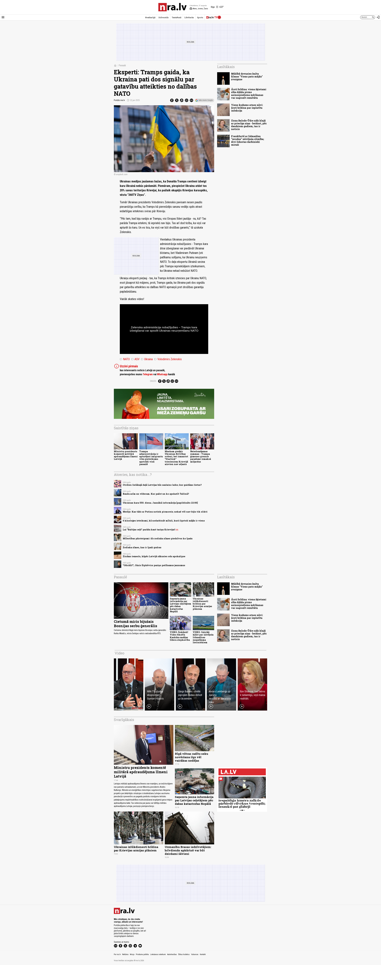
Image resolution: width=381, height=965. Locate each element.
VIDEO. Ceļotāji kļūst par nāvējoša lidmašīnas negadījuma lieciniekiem (203, 637)
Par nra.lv (117, 954)
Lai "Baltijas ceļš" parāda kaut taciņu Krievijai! (149, 529)
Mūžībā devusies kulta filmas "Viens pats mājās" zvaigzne (247, 76)
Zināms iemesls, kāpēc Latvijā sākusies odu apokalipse (154, 556)
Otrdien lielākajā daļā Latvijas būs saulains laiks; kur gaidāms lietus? (162, 484)
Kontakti (203, 954)
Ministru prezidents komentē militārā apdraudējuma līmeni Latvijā (126, 455)
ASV (135, 359)
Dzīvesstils (164, 17)
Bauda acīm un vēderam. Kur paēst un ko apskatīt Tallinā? (156, 493)
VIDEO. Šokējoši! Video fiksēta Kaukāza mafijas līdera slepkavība (180, 636)
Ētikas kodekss (184, 954)
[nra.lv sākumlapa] (172, 7)
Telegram (148, 374)
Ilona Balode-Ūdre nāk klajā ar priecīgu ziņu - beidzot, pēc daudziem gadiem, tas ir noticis (249, 125)
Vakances (194, 954)
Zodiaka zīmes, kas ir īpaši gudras (142, 547)
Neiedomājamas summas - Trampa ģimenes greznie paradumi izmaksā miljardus (200, 456)
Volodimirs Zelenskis (168, 359)
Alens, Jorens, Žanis (199, 8)
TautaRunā (176, 17)
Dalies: (153, 381)
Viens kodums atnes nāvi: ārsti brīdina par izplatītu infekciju (247, 107)
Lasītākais (226, 66)
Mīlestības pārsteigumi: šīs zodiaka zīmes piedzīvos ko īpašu (157, 538)
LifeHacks (189, 17)
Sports (200, 17)
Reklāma (125, 954)
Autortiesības (172, 954)
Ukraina (147, 359)
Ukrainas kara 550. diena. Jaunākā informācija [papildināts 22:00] (160, 502)
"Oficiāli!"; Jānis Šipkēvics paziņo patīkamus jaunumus (154, 565)
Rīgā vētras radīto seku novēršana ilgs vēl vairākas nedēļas (191, 757)
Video (119, 653)
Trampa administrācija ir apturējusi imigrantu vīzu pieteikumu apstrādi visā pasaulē (151, 458)
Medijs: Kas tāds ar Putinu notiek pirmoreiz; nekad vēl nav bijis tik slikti (165, 511)
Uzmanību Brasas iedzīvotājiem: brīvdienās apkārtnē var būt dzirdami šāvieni (188, 850)
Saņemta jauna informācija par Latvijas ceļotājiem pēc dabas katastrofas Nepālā (180, 605)
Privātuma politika (142, 954)
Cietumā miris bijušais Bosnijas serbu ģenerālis (135, 623)
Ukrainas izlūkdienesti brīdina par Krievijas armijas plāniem (202, 603)
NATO (125, 359)
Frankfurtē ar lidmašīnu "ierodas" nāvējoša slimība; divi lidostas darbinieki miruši (247, 140)
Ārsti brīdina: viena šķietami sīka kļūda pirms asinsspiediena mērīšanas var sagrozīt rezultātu (248, 93)
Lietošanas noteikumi (158, 954)
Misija (132, 954)
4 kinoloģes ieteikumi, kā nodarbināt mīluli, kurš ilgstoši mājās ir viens (164, 520)
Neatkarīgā (150, 17)
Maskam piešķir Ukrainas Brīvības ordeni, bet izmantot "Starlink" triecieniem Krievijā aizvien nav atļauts (176, 458)
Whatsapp (162, 374)
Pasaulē (122, 65)
